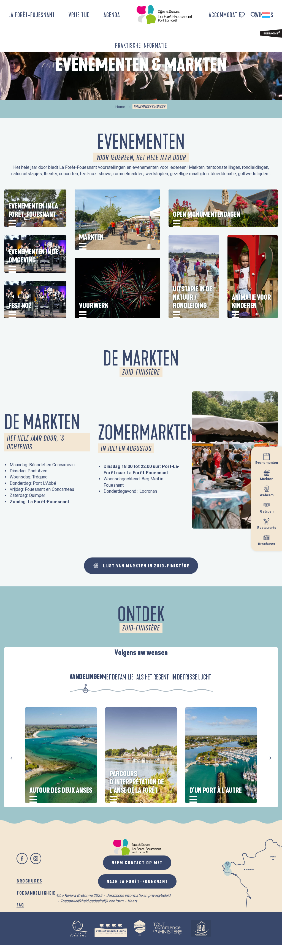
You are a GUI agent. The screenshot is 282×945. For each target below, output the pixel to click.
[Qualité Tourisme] (78, 928)
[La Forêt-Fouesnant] (164, 14)
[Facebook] (22, 858)
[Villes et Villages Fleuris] (110, 928)
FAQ (20, 904)
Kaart (132, 901)
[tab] (85, 677)
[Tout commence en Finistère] (167, 928)
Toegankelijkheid (36, 892)
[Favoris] (242, 15)
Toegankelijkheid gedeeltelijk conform (91, 901)
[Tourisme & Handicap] (201, 928)
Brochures (29, 880)
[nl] (266, 15)
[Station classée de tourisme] (139, 928)
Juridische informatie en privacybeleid (138, 895)
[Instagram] (35, 858)
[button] (253, 15)
